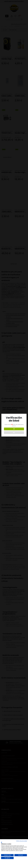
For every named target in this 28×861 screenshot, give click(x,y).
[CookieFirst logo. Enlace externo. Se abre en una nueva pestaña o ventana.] (1, 842)
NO (14, 432)
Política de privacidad (21, 841)
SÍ (14, 429)
